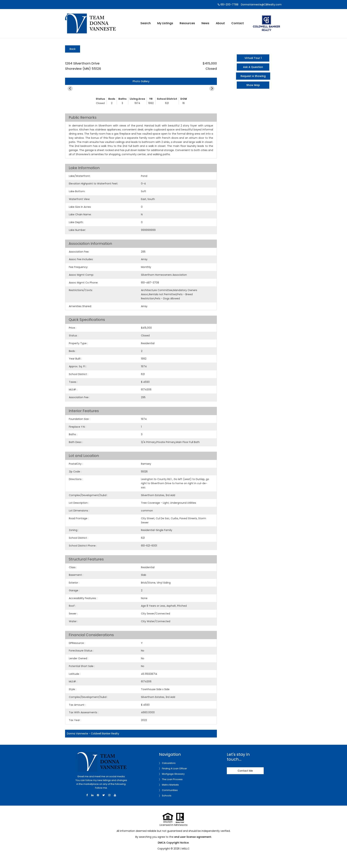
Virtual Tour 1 (253, 58)
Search (145, 23)
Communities (170, 790)
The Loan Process (172, 779)
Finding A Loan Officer (174, 768)
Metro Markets (170, 784)
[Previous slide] (70, 88)
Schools (166, 795)
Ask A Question (253, 67)
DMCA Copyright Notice (173, 842)
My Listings (165, 23)
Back (73, 49)
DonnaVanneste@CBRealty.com (261, 4)
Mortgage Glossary (173, 774)
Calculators (168, 763)
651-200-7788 (229, 4)
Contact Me (245, 771)
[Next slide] (211, 88)
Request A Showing (253, 76)
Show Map (253, 85)
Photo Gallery (141, 81)
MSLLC (186, 848)
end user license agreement (192, 837)
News (205, 23)
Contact (237, 23)
